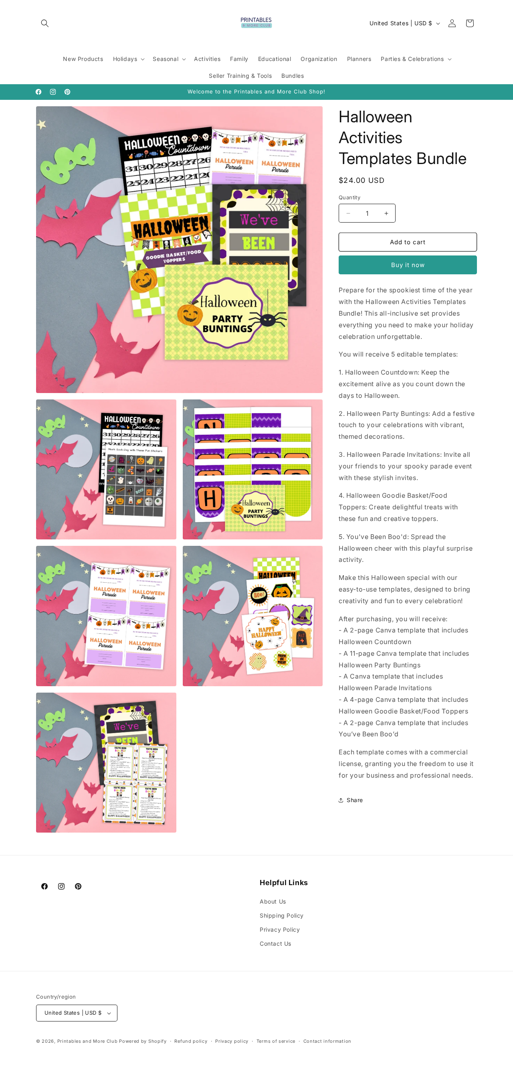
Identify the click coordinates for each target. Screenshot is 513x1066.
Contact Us (275, 943)
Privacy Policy (280, 929)
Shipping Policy (282, 915)
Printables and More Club (87, 1041)
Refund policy (190, 1041)
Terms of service (275, 1041)
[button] (45, 23)
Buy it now (408, 265)
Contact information (327, 1041)
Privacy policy (231, 1041)
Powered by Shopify (143, 1041)
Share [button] (355, 799)
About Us (273, 901)
